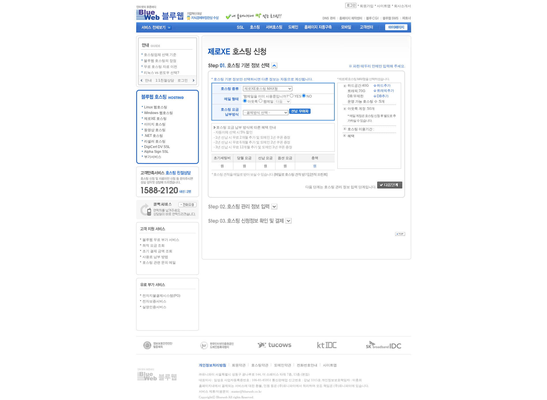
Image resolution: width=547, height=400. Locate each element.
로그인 (182, 80)
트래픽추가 (385, 91)
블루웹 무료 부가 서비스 (160, 240)
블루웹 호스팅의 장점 (160, 61)
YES (297, 96)
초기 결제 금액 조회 (157, 251)
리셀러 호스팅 (155, 141)
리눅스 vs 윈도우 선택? (161, 73)
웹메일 (268, 101)
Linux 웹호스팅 (155, 107)
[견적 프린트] (318, 174)
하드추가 (383, 86)
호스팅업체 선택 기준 (160, 55)
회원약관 (239, 365)
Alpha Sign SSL (156, 152)
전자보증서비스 (154, 301)
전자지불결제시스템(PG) (161, 296)
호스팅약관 (259, 365)
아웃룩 (253, 101)
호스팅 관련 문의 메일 (159, 263)
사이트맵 (330, 365)
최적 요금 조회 (153, 245)
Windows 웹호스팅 (158, 113)
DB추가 (382, 96)
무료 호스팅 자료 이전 (160, 67)
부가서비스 (152, 157)
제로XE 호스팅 (155, 119)
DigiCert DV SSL (157, 147)
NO (309, 96)
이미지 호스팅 (155, 124)
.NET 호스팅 (153, 136)
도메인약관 (282, 365)
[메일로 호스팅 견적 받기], (291, 174)
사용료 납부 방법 (155, 257)
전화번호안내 (307, 365)
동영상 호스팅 (155, 130)
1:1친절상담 (165, 80)
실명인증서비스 (154, 307)
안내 (148, 80)
